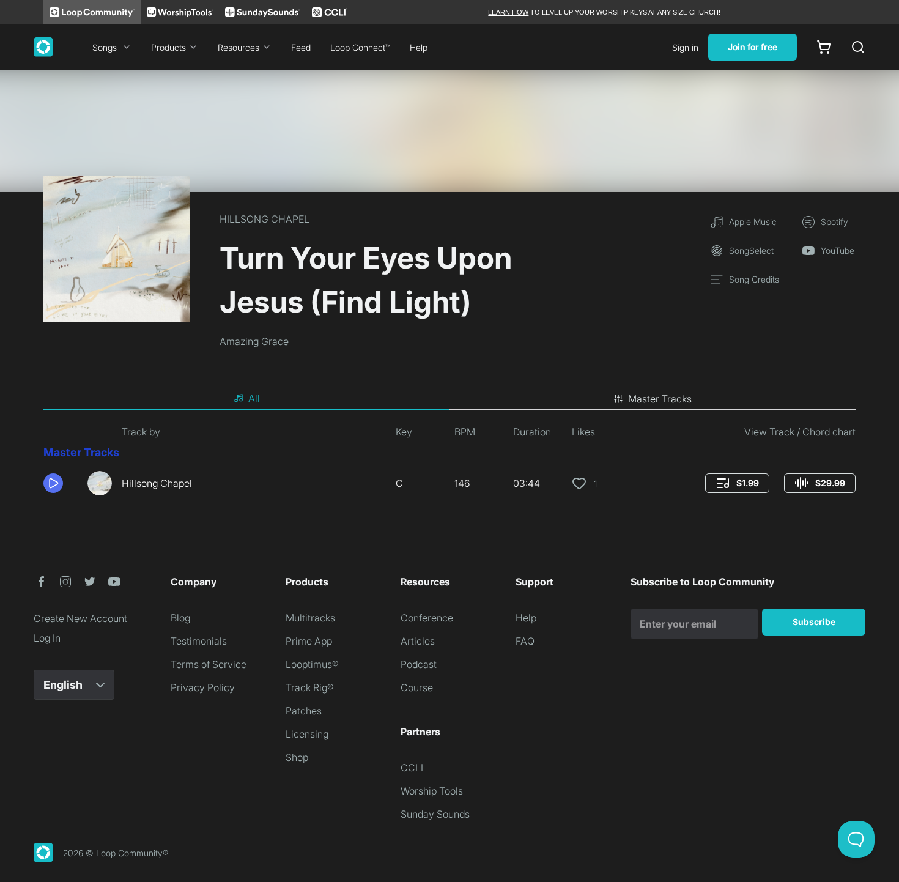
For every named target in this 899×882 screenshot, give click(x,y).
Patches (304, 711)
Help (418, 47)
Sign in (685, 47)
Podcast (419, 664)
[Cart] (823, 47)
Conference (427, 618)
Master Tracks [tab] (660, 399)
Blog (180, 618)
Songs (104, 47)
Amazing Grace (254, 341)
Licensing (307, 734)
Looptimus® (312, 664)
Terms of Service (208, 664)
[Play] (53, 483)
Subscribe (814, 622)
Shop (297, 757)
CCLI (412, 768)
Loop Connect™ (360, 47)
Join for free (752, 47)
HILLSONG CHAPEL (264, 219)
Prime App (309, 641)
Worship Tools (432, 791)
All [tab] (254, 398)
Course (417, 687)
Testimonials (199, 641)
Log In (47, 638)
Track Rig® (310, 687)
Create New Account (80, 618)
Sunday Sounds (435, 814)
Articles (418, 641)
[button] (60, 483)
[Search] (858, 47)
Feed (301, 47)
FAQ (525, 641)
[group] (737, 483)
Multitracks (310, 618)
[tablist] (449, 399)
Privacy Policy (203, 687)
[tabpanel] (449, 464)
